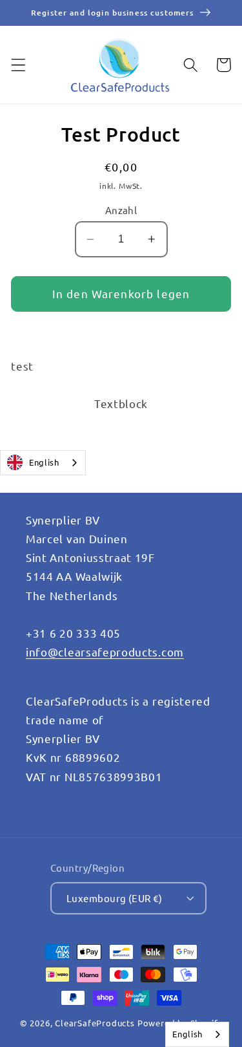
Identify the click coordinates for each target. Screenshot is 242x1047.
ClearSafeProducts (95, 1022)
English (44, 462)
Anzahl (121, 210)
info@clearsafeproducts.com (105, 651)
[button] (18, 65)
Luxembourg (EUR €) (114, 898)
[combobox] (43, 462)
